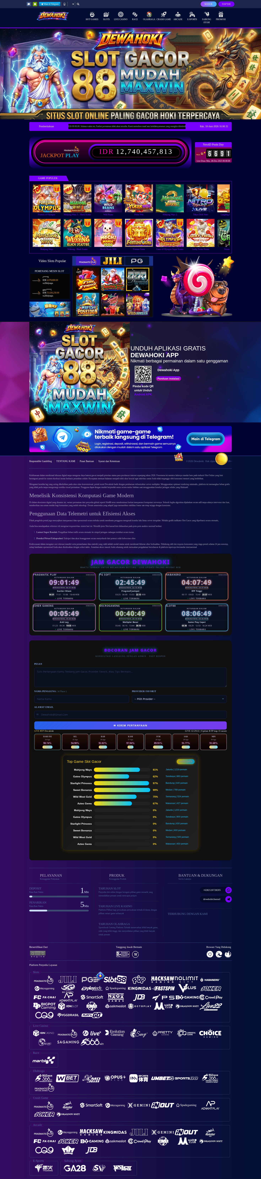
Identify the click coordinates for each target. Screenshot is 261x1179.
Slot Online (209, 475)
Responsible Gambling (40, 461)
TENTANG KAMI (65, 461)
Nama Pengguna (50, 691)
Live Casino (120, 19)
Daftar (226, 4)
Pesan (38, 664)
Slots (106, 19)
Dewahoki (109, 484)
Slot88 (108, 502)
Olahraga (149, 19)
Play (72, 155)
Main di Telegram (51, 4)
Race (135, 19)
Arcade (177, 19)
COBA (89, 275)
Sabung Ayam (206, 21)
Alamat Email (44, 707)
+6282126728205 (212, 890)
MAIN (49, 198)
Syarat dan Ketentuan (109, 461)
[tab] (88, 261)
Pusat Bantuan (87, 461)
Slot (107, 526)
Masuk (209, 4)
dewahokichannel (211, 899)
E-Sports (192, 19)
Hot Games (92, 19)
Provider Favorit (144, 691)
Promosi (221, 19)
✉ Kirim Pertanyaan (130, 725)
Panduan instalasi (168, 378)
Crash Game (164, 19)
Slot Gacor (186, 520)
